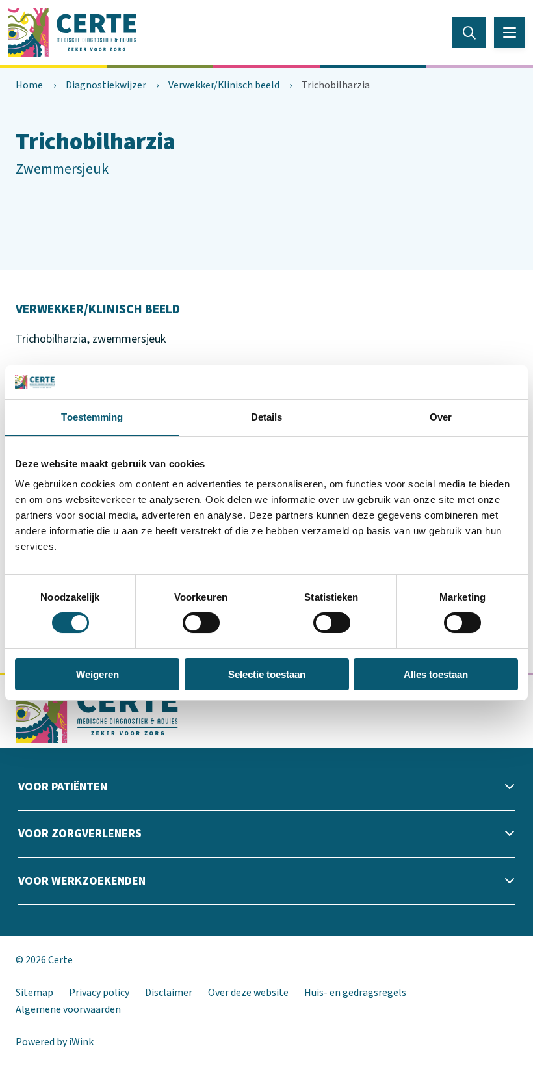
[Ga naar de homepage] (72, 32)
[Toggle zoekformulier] (469, 32)
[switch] (201, 622)
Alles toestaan (436, 674)
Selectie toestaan (267, 674)
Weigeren (97, 674)
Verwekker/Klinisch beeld (224, 85)
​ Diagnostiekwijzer (105, 85)
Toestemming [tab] (92, 416)
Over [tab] (441, 416)
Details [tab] (267, 416)
